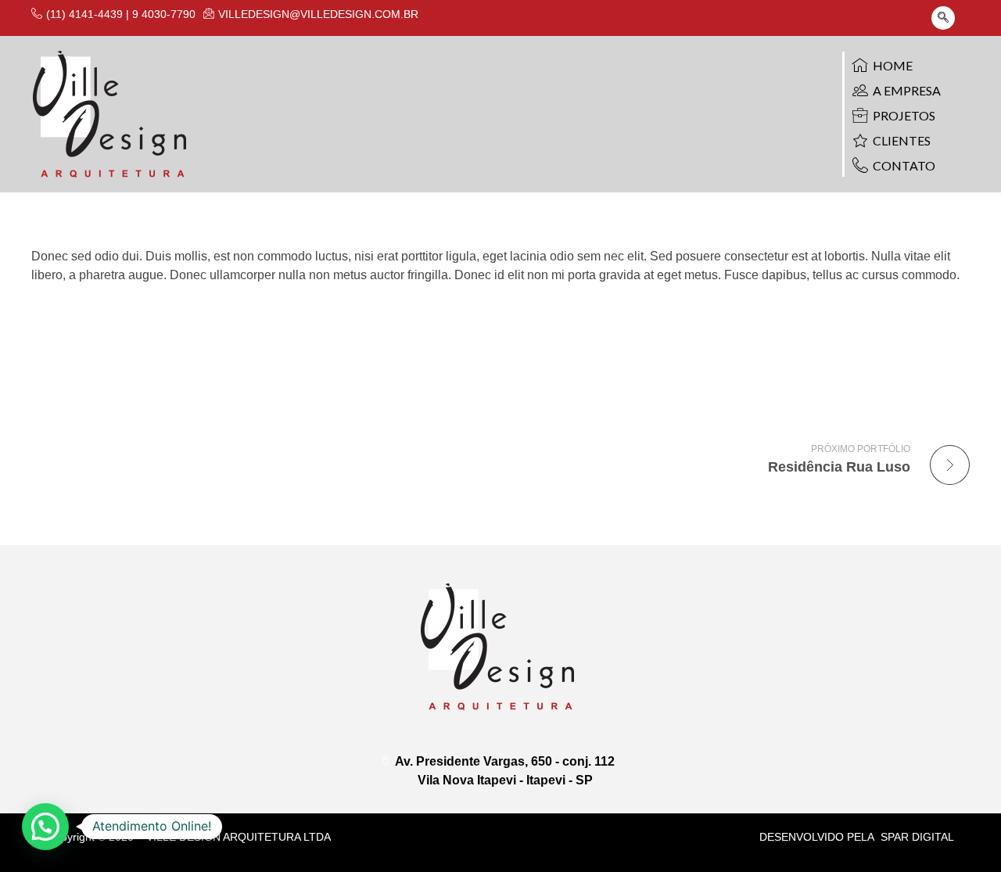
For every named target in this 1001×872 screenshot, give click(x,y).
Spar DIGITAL (917, 837)
